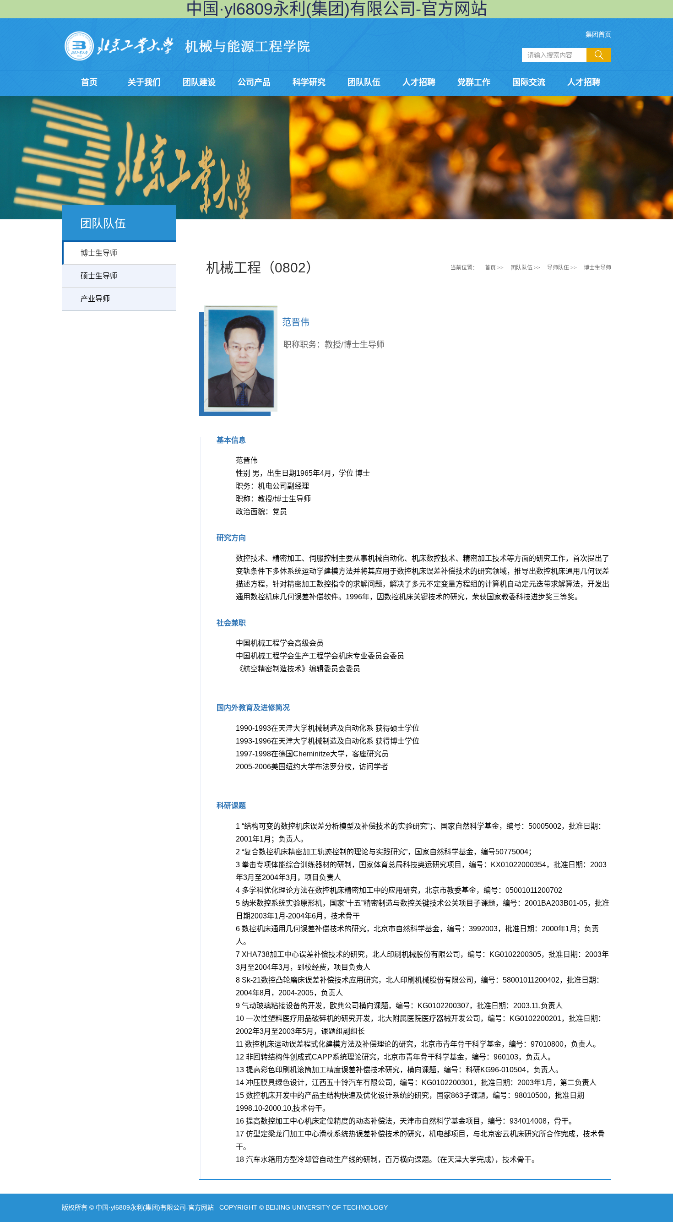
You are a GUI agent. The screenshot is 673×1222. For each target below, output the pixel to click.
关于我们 (144, 82)
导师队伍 (558, 268)
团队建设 (199, 82)
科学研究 (309, 82)
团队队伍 (363, 82)
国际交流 (528, 82)
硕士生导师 (99, 276)
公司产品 (254, 82)
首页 (89, 82)
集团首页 (598, 34)
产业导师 (95, 299)
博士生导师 (99, 253)
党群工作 (473, 82)
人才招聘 (418, 82)
